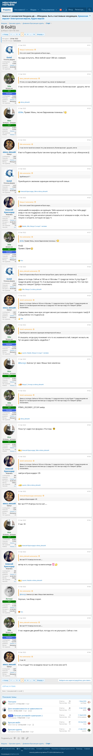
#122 (89, 74)
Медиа (33, 9)
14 (34, 34)
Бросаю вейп (14, 722)
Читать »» (13, 65)
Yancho (10, 711)
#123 (89, 108)
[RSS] (91, 748)
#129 (89, 296)
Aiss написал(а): (25, 237)
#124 (89, 140)
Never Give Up (12, 725)
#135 (89, 491)
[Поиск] (89, 9)
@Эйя (20, 112)
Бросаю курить (15, 729)
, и (34, 191)
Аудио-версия (37, 18)
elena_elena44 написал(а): (29, 78)
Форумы (7, 9)
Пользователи (48, 9)
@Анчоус (22, 363)
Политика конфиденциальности (63, 749)
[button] (27, 10)
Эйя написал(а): (25, 144)
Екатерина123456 (14, 732)
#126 (89, 198)
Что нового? (19, 9)
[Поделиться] (86, 45)
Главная (87, 749)
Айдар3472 (11, 704)
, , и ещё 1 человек (34, 226)
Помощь (79, 749)
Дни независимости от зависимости (25, 708)
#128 (89, 267)
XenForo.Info (15, 754)
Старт (27, 704)
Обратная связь (29, 749)
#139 (89, 618)
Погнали (12, 701)
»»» (15, 227)
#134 (89, 457)
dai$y (84, 710)
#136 (89, 520)
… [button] (14, 34)
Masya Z (5, 31)
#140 (89, 652)
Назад (6, 34)
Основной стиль (9, 749)
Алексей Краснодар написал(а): (31, 496)
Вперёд (39, 34)
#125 (89, 169)
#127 (89, 232)
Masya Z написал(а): (27, 50)
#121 (89, 45)
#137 (89, 552)
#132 (89, 391)
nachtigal (83, 703)
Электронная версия (20, 18)
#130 (89, 325)
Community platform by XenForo (42, 751)
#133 (89, 425)
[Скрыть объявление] (90, 16)
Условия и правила (43, 749)
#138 (89, 587)
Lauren (84, 731)
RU (19, 749)
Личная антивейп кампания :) (28, 715)
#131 (89, 359)
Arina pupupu (12, 718)
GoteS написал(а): (26, 300)
